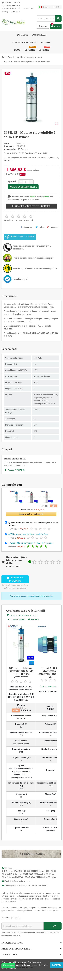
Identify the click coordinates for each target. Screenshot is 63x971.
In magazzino (10, 149)
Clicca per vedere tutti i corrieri (31, 206)
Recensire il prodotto (15, 579)
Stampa (35, 619)
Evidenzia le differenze (23, 615)
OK (54, 925)
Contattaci (28, 8)
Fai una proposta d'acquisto (22, 237)
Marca (6, 143)
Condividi (28, 227)
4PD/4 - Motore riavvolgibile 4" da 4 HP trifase (28, 534)
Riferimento (9, 146)
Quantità (12, 181)
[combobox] (49, 18)
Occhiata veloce (51, 686)
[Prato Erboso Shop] (13, 22)
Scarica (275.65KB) (14, 470)
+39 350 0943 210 (12, 3)
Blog (6, 11)
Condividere (18, 619)
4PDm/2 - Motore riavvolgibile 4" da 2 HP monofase (30, 543)
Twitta (41, 227)
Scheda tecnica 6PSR (15, 458)
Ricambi (16, 11)
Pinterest (54, 227)
